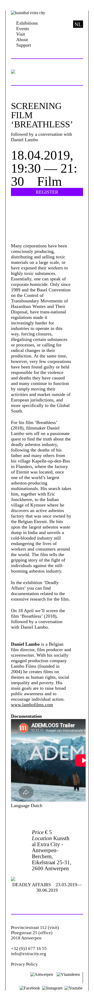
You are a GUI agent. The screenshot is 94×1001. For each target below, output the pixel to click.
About (22, 39)
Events (22, 28)
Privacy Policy (24, 964)
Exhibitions (27, 23)
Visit (20, 34)
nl (78, 24)
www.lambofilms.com (32, 704)
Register (47, 192)
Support (23, 45)
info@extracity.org (28, 953)
